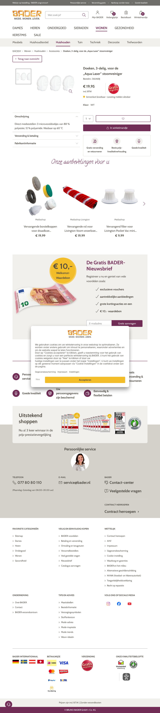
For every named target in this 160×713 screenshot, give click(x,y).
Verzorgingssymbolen (71, 612)
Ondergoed (20, 550)
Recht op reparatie (115, 585)
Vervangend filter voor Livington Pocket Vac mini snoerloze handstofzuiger (119, 229)
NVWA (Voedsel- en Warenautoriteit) (124, 575)
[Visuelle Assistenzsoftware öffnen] (124, 677)
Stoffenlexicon (68, 617)
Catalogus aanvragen (70, 565)
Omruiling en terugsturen (72, 545)
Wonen (18, 555)
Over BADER (21, 602)
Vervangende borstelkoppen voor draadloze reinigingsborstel (40, 229)
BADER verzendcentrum (26, 612)
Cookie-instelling (115, 555)
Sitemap (19, 536)
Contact (18, 607)
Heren (18, 545)
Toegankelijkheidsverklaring (119, 580)
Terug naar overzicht (28, 58)
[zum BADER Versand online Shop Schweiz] (40, 662)
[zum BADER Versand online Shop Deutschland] (15, 662)
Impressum (112, 545)
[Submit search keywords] (84, 15)
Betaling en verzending (71, 541)
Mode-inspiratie (68, 627)
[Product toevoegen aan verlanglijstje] (123, 118)
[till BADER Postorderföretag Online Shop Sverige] (24, 662)
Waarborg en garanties (117, 560)
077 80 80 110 (30, 482)
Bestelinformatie (68, 607)
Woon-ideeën (67, 637)
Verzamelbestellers (69, 550)
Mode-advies (67, 622)
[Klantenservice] (8, 704)
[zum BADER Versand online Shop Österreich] (32, 662)
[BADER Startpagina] (27, 15)
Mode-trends (67, 632)
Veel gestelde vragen (70, 555)
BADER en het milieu (116, 565)
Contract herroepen (120, 511)
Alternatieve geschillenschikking (121, 570)
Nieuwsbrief (66, 560)
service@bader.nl (77, 482)
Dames (18, 541)
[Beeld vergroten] (71, 91)
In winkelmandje (119, 127)
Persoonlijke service (78, 3)
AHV (109, 541)
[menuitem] (18, 27)
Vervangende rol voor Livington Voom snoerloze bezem (80, 229)
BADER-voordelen (69, 536)
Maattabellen (67, 602)
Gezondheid (20, 560)
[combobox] (66, 15)
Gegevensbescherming (117, 550)
